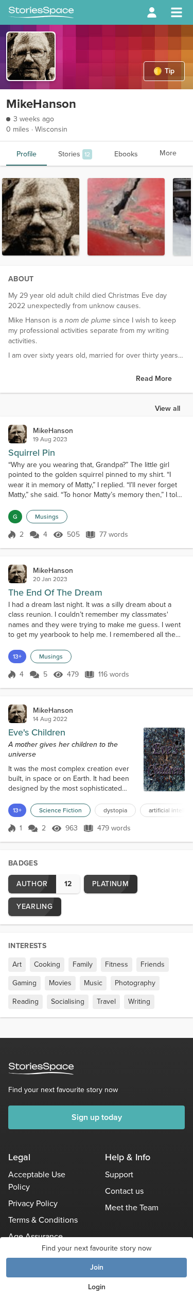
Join (96, 1267)
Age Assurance (35, 1236)
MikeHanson (53, 430)
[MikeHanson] (17, 434)
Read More (154, 378)
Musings (47, 516)
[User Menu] (151, 12)
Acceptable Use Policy (36, 1180)
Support (119, 1174)
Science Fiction (60, 810)
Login (97, 1287)
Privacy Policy (33, 1203)
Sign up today (97, 1117)
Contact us (124, 1191)
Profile (26, 154)
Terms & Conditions (43, 1220)
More (168, 153)
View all (167, 408)
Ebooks (126, 154)
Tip (169, 71)
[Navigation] (176, 12)
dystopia (115, 810)
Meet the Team (132, 1207)
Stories (74, 154)
